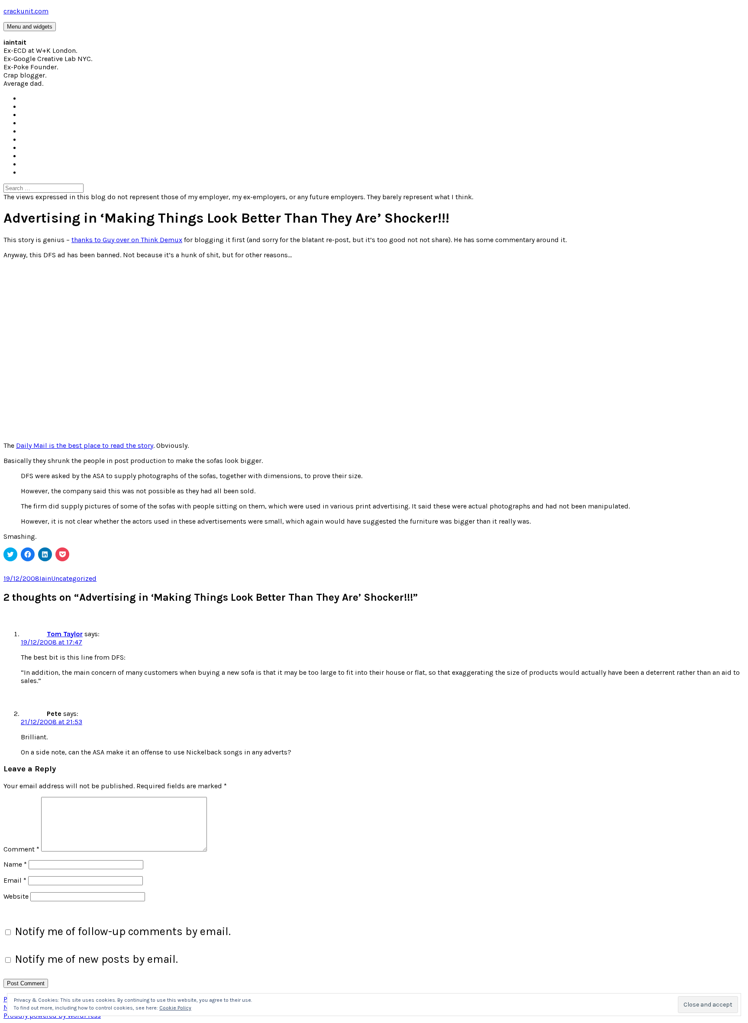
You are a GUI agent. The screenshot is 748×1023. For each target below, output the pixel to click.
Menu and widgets (29, 26)
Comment (21, 849)
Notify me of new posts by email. (96, 959)
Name (15, 864)
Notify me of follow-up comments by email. (123, 931)
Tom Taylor (65, 634)
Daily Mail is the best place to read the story (84, 445)
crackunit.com (25, 11)
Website (16, 896)
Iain (45, 578)
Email (14, 880)
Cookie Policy (175, 1008)
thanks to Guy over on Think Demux (126, 240)
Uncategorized (74, 578)
